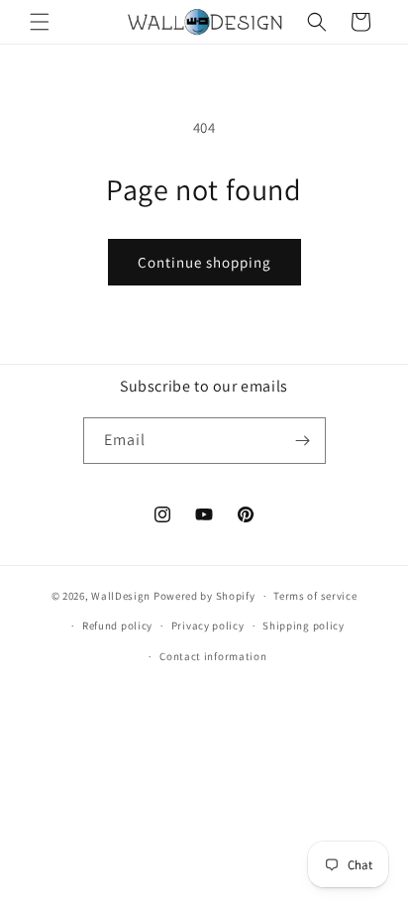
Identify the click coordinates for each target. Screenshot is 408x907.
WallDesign (121, 596)
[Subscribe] (303, 440)
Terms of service (315, 596)
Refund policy (117, 625)
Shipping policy (303, 625)
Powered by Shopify (204, 596)
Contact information (212, 656)
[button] (39, 22)
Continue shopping (204, 262)
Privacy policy (208, 625)
